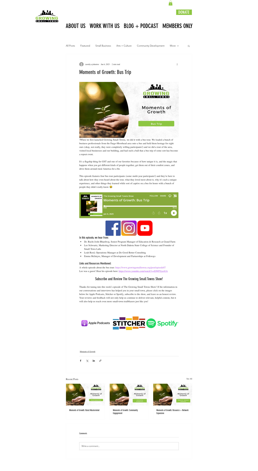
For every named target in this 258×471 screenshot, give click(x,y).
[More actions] (177, 64)
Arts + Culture (124, 45)
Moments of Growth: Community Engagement (125, 412)
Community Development (150, 45)
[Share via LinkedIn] (93, 360)
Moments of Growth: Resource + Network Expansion (172, 412)
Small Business (103, 45)
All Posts (70, 45)
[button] (171, 3)
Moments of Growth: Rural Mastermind (84, 410)
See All (189, 378)
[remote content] (129, 205)
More (173, 45)
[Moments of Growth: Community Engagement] (129, 395)
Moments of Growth (87, 351)
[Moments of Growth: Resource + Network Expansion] (172, 395)
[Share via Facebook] (80, 360)
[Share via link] (100, 360)
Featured (85, 45)
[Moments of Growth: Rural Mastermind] (85, 395)
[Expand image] (117, 224)
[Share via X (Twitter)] (87, 360)
